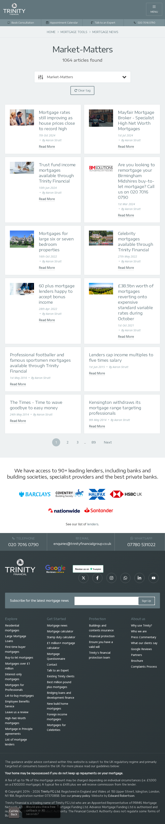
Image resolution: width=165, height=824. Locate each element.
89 (94, 442)
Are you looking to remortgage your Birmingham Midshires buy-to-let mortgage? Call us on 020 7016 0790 (136, 181)
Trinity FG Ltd (50, 791)
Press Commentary (143, 637)
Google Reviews (141, 649)
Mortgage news (57, 625)
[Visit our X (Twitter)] (83, 578)
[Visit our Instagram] (111, 578)
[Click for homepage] (14, 8)
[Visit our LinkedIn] (139, 578)
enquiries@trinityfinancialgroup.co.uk (82, 544)
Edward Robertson (121, 795)
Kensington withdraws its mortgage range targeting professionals (115, 408)
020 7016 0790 (23, 544)
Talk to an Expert (58, 670)
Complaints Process (144, 666)
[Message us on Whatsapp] (125, 578)
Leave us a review (16, 712)
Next (108, 442)
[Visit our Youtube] (153, 578)
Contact (52, 664)
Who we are (139, 631)
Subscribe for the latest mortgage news (39, 600)
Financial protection (101, 636)
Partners (136, 655)
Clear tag (84, 90)
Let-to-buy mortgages (19, 695)
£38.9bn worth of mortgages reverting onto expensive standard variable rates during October (136, 302)
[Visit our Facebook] (97, 578)
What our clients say (144, 643)
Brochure (137, 661)
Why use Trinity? (141, 625)
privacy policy (81, 795)
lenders (92, 524)
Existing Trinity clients (60, 676)
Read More (47, 146)
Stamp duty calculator (61, 637)
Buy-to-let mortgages (19, 657)
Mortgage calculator (60, 631)
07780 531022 (141, 544)
